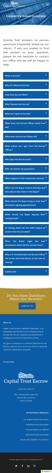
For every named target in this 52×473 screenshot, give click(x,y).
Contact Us (27, 306)
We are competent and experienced (27, 335)
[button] (47, 4)
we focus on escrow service (26, 346)
